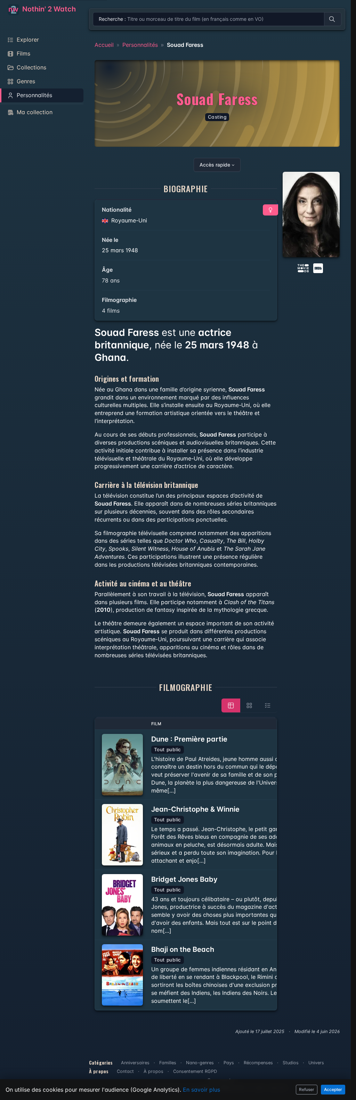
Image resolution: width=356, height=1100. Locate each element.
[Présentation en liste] (267, 705)
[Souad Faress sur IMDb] (318, 267)
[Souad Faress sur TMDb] (303, 267)
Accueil (104, 44)
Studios (291, 1062)
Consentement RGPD (195, 1071)
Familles (167, 1062)
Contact (125, 1071)
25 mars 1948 (120, 250)
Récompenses (258, 1062)
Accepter (333, 1089)
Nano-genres (200, 1062)
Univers (316, 1062)
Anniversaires (135, 1062)
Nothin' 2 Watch (48, 9)
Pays (229, 1062)
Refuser (306, 1089)
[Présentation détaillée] (230, 705)
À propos (153, 1071)
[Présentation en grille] (249, 705)
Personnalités (140, 44)
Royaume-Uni (128, 220)
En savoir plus (201, 1089)
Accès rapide (215, 165)
